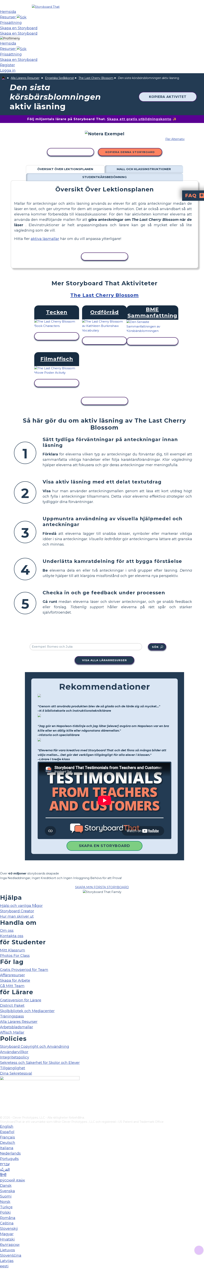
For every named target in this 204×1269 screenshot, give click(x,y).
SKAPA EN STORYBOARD (104, 846)
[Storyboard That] (46, 7)
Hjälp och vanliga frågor (21, 906)
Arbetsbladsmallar (16, 1027)
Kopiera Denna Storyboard (130, 152)
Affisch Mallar (12, 1032)
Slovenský (9, 1228)
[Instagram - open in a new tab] (2, 1099)
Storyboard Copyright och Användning (34, 1046)
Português (9, 1159)
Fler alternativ (175, 139)
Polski (5, 1212)
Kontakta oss (11, 936)
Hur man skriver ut (17, 916)
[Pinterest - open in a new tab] (2, 1113)
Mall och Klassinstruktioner (144, 169)
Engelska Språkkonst (59, 78)
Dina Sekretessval (16, 1073)
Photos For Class (15, 955)
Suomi (6, 1196)
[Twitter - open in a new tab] (2, 1106)
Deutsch (7, 1142)
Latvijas (7, 1261)
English (6, 1126)
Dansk (6, 1185)
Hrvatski (7, 1239)
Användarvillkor (14, 1052)
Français (7, 1137)
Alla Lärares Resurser (25, 78)
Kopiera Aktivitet (167, 97)
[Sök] (21, 17)
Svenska (7, 1191)
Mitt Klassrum (12, 950)
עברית (5, 1164)
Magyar (7, 1234)
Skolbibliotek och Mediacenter (27, 1011)
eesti (4, 1266)
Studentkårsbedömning (104, 177)
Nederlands (10, 1153)
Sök (155, 646)
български (10, 1245)
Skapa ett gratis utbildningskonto (139, 119)
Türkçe (6, 1207)
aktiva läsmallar (45, 239)
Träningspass (12, 1016)
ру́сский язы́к (12, 1180)
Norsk (5, 1202)
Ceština (7, 1223)
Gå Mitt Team (12, 986)
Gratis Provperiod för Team (24, 970)
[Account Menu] (10, 38)
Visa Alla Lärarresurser (104, 660)
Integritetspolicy (14, 1057)
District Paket (12, 1005)
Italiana (6, 1148)
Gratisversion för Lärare (20, 1000)
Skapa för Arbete (15, 980)
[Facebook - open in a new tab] (2, 1093)
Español (7, 1132)
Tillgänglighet (12, 1068)
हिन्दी (3, 1175)
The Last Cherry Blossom (95, 78)
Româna (7, 1218)
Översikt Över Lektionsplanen (65, 169)
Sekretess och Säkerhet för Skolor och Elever (40, 1062)
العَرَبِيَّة (5, 1169)
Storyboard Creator (17, 911)
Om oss (7, 930)
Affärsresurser (12, 975)
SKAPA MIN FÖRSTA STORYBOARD (102, 887)
